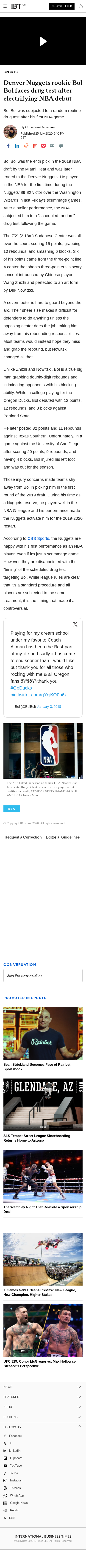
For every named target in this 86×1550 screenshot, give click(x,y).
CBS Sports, (39, 538)
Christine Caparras (40, 127)
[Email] (52, 146)
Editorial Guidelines (63, 837)
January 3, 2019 (49, 706)
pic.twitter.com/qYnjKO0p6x (39, 694)
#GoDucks (21, 687)
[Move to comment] (61, 146)
